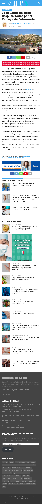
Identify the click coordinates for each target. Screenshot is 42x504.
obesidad (32, 481)
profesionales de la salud (26, 484)
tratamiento (17, 478)
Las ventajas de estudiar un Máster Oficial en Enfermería (25, 208)
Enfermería (17, 158)
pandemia (25, 475)
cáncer (23, 465)
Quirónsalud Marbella (22, 473)
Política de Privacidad (26, 496)
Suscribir (8, 449)
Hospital (5, 481)
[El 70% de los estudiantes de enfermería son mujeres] (6, 187)
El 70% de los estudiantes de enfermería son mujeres (23, 184)
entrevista (31, 462)
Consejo (26, 156)
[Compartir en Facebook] (9, 57)
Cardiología (16, 475)
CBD (3, 486)
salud (12, 462)
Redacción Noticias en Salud (21, 23)
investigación (20, 462)
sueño (4, 484)
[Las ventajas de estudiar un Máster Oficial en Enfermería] (6, 210)
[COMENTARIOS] (32, 57)
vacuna (24, 481)
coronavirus (14, 465)
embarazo (27, 478)
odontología (15, 481)
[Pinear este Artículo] (23, 57)
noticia (25, 158)
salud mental (26, 467)
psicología (16, 467)
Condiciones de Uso (22, 498)
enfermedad (6, 478)
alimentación (7, 473)
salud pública (17, 470)
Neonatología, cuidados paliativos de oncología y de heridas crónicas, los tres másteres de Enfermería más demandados (25, 198)
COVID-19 (5, 465)
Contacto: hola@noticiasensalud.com (15, 390)
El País (28, 89)
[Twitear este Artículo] (14, 57)
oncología (6, 475)
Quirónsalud (28, 470)
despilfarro (7, 158)
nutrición (31, 465)
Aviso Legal (12, 496)
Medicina (12, 484)
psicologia (6, 470)
